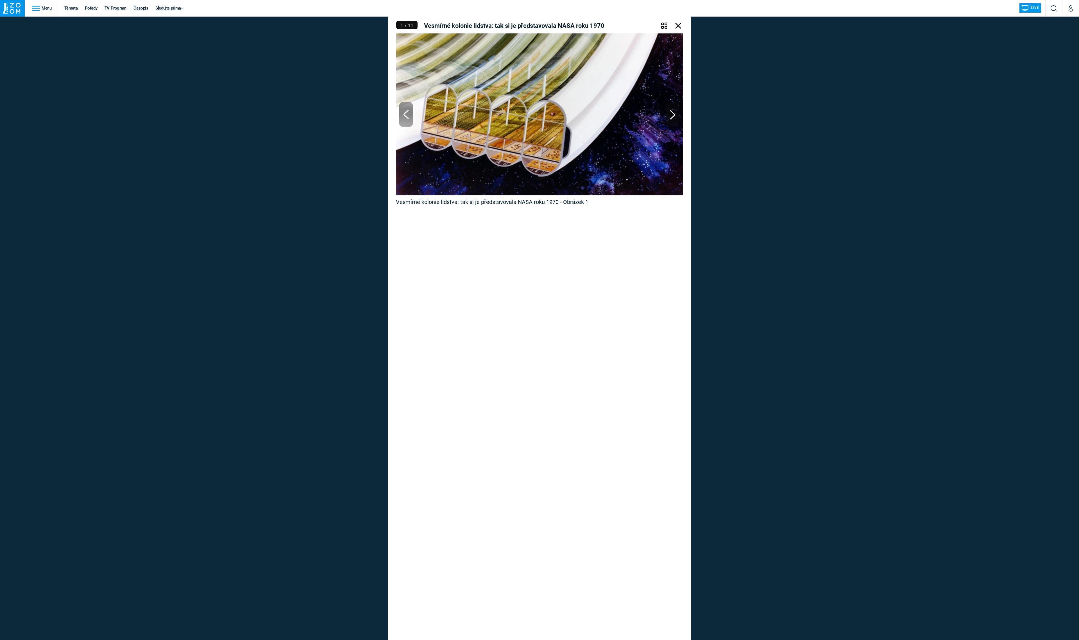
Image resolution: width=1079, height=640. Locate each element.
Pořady (91, 8)
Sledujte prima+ (169, 8)
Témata (71, 8)
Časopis (140, 8)
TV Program (115, 8)
